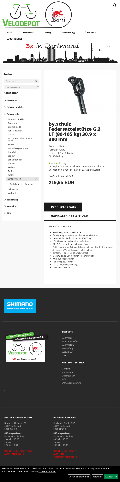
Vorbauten (13, 193)
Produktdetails (63, 207)
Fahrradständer (15, 130)
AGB (64, 379)
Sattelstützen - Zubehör (21, 184)
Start (9, 32)
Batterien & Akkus (16, 119)
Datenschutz (68, 375)
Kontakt (66, 368)
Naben (11, 163)
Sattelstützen (14, 178)
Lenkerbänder (15, 159)
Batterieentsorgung (71, 382)
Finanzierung (68, 32)
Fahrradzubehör (15, 107)
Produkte (27, 32)
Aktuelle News (14, 38)
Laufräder (13, 152)
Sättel (11, 175)
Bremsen (12, 123)
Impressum (67, 372)
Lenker (11, 155)
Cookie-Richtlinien (47, 471)
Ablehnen (97, 476)
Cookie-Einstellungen (79, 476)
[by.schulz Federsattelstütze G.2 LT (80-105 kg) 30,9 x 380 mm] (80, 92)
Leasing (47, 32)
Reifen (11, 171)
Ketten (11, 144)
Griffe (11, 134)
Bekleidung (12, 199)
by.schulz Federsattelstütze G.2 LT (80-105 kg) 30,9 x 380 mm (75, 131)
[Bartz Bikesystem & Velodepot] (37, 14)
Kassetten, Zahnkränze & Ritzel (20, 139)
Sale (9, 212)
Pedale (11, 167)
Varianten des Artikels (70, 216)
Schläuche (13, 189)
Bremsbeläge (14, 126)
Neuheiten (12, 206)
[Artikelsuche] (114, 5)
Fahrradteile (13, 114)
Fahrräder (12, 100)
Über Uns (89, 32)
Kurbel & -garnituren (18, 148)
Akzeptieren (111, 476)
